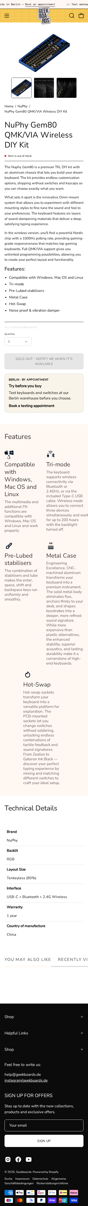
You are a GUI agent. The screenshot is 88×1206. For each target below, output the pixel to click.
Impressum (22, 1179)
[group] (44, 4)
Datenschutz (40, 1179)
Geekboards (23, 1172)
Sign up (44, 1141)
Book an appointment (35, 4)
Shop (9, 1016)
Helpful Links (16, 1033)
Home (9, 106)
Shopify (53, 1172)
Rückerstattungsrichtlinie (52, 1183)
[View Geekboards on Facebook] (18, 1159)
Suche (8, 1179)
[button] (71, 15)
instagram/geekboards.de (26, 1080)
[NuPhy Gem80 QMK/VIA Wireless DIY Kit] (21, 88)
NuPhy (23, 106)
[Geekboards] (44, 16)
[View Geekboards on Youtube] (28, 1159)
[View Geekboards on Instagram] (8, 1159)
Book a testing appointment (31, 405)
